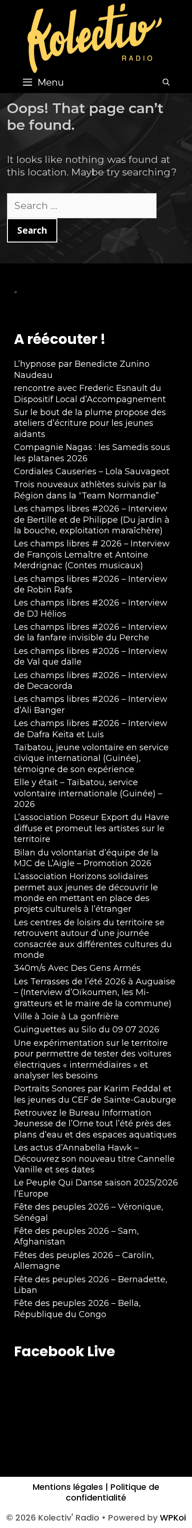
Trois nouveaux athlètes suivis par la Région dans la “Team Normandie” (90, 489)
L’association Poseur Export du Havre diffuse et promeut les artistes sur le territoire (91, 828)
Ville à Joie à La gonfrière (66, 1016)
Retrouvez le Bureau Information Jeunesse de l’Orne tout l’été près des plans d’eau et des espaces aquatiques (95, 1124)
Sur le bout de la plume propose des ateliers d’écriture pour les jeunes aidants (90, 423)
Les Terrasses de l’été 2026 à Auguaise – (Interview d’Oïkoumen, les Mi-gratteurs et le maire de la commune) (94, 992)
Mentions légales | (70, 1487)
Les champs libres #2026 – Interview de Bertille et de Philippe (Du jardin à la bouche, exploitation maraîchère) (92, 520)
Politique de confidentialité (112, 1492)
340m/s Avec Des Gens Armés (77, 968)
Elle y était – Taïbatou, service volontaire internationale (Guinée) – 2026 (88, 793)
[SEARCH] (166, 82)
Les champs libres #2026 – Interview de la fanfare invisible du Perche (90, 632)
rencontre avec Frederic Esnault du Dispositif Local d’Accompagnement (90, 393)
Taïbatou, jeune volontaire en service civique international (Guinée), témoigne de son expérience (91, 758)
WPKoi (173, 1517)
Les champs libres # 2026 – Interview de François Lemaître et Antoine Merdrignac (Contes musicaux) (92, 555)
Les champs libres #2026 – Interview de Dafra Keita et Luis (90, 728)
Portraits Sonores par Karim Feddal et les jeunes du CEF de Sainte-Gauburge (95, 1094)
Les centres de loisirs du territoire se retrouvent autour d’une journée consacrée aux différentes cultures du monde (93, 938)
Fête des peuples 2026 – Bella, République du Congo (77, 1308)
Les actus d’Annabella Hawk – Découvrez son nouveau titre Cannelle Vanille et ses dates (94, 1159)
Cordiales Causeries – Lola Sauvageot (92, 471)
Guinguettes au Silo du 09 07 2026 (86, 1029)
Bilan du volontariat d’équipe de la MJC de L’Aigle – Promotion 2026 (86, 858)
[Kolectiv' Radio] (96, 37)
